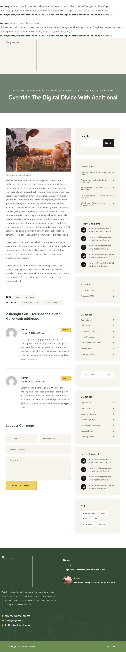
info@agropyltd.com (14, 620)
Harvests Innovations (90, 342)
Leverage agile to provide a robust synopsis (96, 196)
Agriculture (86, 320)
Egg (18, 297)
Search (85, 136)
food (95, 519)
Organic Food (87, 348)
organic (102, 525)
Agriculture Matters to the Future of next (97, 173)
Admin (28, 175)
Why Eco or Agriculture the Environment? (93, 204)
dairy (103, 513)
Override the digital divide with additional (94, 181)
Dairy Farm (85, 325)
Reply (66, 330)
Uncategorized (87, 354)
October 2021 (87, 290)
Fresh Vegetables (53, 303)
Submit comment (21, 485)
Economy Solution (30, 303)
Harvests (29, 297)
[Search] (108, 374)
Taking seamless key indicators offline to (95, 188)
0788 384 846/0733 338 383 (17, 616)
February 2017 (87, 296)
